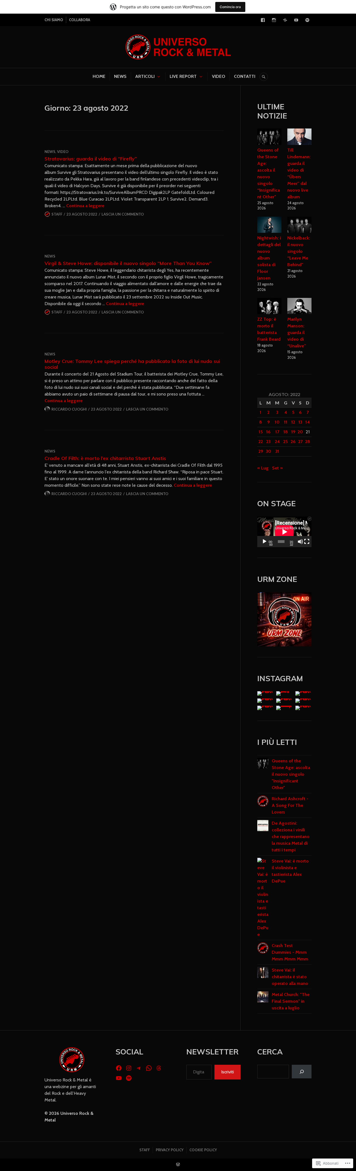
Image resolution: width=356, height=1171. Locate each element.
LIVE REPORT (183, 76)
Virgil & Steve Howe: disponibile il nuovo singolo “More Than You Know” (128, 263)
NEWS (120, 76)
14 (307, 422)
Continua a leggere (85, 205)
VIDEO (218, 76)
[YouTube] (296, 20)
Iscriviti (227, 1071)
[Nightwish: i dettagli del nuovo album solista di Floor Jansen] (269, 226)
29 (260, 451)
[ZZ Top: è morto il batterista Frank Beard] (269, 307)
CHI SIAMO (53, 20)
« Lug (263, 468)
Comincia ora (230, 7)
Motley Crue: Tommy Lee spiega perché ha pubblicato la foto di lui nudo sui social (132, 364)
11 (285, 422)
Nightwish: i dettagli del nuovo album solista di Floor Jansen (269, 258)
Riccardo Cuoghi (69, 409)
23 (268, 441)
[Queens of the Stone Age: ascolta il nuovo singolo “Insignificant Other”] (269, 138)
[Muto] (300, 541)
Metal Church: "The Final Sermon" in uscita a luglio (291, 1001)
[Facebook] (263, 20)
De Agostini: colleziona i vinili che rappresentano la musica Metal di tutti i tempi (291, 837)
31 (277, 451)
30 (268, 451)
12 (293, 422)
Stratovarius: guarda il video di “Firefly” (90, 158)
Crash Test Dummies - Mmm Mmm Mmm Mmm (290, 952)
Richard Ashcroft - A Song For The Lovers (290, 805)
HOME (99, 76)
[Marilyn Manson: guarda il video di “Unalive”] (299, 307)
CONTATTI (244, 76)
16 (268, 431)
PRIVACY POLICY (170, 1150)
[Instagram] (274, 20)
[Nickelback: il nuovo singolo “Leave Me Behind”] (299, 226)
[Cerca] (302, 1071)
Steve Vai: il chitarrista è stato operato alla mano (290, 976)
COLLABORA (79, 20)
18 (285, 431)
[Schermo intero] (307, 541)
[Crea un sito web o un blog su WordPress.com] (178, 1164)
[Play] (264, 541)
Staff (56, 214)
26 (293, 441)
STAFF (144, 1150)
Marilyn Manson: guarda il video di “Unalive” (296, 333)
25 (285, 441)
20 (300, 431)
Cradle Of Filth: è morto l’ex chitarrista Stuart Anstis (105, 458)
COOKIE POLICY (203, 1150)
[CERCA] (263, 77)
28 (307, 441)
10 (277, 422)
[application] (284, 532)
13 (300, 422)
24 (277, 441)
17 (277, 431)
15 (261, 431)
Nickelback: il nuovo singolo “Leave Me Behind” (298, 251)
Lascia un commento (123, 214)
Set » (277, 468)
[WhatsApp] (148, 1068)
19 (293, 431)
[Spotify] (307, 20)
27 (300, 441)
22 (260, 441)
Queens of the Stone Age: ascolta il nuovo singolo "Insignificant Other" (291, 774)
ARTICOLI (145, 76)
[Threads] (158, 1068)
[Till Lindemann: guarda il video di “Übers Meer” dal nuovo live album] (299, 138)
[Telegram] (285, 20)
